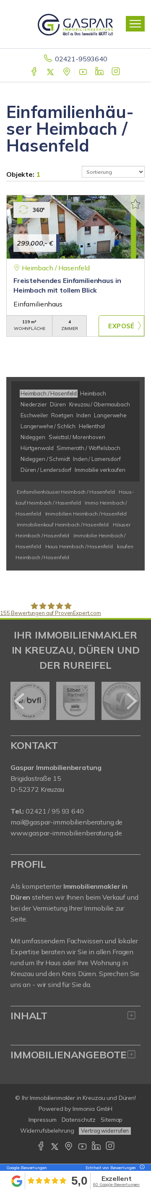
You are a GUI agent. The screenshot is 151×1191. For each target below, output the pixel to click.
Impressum (43, 1119)
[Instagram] (116, 72)
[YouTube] (84, 72)
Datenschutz (79, 1119)
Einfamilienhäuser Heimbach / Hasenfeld (66, 492)
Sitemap (111, 1119)
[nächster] (131, 701)
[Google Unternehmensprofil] (67, 72)
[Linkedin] (100, 72)
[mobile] (135, 23)
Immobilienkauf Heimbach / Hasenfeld (63, 524)
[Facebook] (34, 72)
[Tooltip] (141, 1167)
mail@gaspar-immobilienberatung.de (66, 822)
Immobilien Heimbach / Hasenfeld (86, 513)
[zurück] (19, 701)
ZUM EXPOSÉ (121, 325)
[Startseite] (75, 24)
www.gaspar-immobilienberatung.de (66, 833)
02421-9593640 (81, 59)
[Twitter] (51, 72)
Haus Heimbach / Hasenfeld (79, 546)
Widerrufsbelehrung (47, 1130)
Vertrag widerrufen (105, 1130)
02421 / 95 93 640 (55, 811)
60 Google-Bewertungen (116, 1184)
